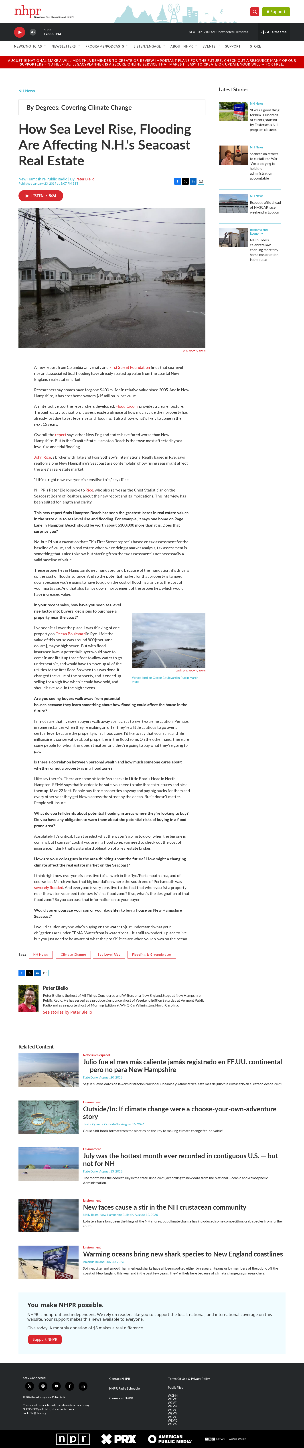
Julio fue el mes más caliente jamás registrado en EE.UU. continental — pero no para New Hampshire (182, 1065)
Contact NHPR (119, 1378)
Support (278, 11)
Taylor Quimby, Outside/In (101, 1124)
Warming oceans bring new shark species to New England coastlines (183, 1253)
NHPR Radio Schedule (124, 1388)
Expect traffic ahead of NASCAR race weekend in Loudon (265, 207)
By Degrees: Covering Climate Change (79, 107)
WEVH (172, 1406)
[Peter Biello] (28, 998)
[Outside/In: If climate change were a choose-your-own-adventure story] (48, 1117)
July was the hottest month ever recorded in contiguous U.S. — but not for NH (180, 1159)
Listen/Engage (147, 46)
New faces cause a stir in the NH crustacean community (164, 1207)
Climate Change (73, 954)
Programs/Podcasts (104, 46)
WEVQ (173, 1420)
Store (255, 46)
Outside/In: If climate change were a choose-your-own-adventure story (179, 1112)
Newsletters (64, 46)
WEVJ (172, 1410)
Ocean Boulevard (70, 633)
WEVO (173, 1417)
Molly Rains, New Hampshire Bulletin (108, 1214)
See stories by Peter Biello (67, 1012)
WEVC (172, 1399)
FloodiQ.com (127, 406)
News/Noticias (28, 46)
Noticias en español (96, 1055)
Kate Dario (90, 1077)
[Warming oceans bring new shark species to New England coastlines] (48, 1262)
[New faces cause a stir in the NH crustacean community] (48, 1215)
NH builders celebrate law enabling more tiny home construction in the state (264, 250)
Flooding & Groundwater (151, 954)
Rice (89, 489)
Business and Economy (259, 232)
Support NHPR (45, 1339)
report (60, 434)
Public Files (175, 1387)
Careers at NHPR (121, 1398)
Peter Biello (85, 179)
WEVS (172, 1424)
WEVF (172, 1402)
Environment (92, 1102)
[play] (19, 32)
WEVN (172, 1413)
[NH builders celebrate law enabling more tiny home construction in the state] (233, 237)
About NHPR (181, 46)
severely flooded (48, 887)
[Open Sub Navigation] (45, 46)
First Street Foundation (129, 367)
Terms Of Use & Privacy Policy (189, 1378)
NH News (26, 90)
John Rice (42, 457)
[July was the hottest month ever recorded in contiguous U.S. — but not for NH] (48, 1164)
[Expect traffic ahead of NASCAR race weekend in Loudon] (233, 203)
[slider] (40, 32)
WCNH (173, 1395)
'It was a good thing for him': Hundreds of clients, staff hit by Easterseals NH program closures (265, 120)
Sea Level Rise (109, 954)
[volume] (33, 32)
